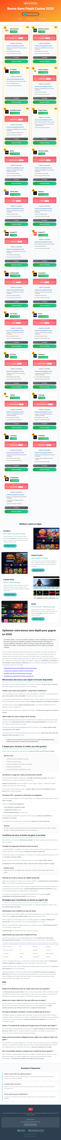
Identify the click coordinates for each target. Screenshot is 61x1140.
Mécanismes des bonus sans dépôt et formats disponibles (20, 668)
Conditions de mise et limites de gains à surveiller (18, 673)
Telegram (22, 1130)
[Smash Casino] (14, 563)
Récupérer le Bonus (16, 61)
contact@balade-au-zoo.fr (37, 1130)
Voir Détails (16, 57)
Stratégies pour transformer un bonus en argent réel (18, 676)
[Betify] (14, 612)
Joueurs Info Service (31, 1124)
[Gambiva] (46, 538)
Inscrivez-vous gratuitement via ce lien (15, 45)
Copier (20, 38)
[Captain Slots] (46, 587)
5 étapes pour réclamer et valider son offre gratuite (18, 670)
